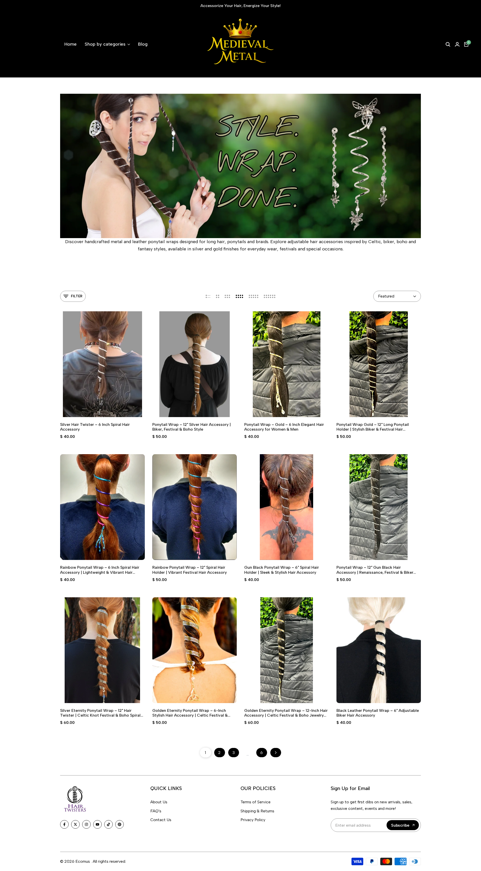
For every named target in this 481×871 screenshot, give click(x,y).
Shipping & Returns (257, 811)
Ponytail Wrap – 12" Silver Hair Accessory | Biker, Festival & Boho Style (191, 427)
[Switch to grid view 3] (227, 296)
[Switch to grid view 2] (217, 296)
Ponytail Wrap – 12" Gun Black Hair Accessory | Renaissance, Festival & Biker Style (374, 569)
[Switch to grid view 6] (270, 296)
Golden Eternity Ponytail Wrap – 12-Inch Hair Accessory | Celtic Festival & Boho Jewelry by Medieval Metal (286, 713)
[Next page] (275, 752)
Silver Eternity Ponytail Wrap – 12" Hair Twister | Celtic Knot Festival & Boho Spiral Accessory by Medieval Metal (100, 713)
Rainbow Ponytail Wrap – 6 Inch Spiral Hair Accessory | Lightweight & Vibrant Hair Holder (99, 569)
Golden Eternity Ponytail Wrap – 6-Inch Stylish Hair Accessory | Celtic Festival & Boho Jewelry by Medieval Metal (190, 713)
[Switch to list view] (208, 296)
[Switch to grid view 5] (254, 296)
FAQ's (155, 811)
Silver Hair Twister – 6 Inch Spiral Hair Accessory (95, 427)
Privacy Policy (253, 819)
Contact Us (160, 819)
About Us (158, 802)
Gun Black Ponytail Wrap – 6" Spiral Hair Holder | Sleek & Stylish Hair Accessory (281, 569)
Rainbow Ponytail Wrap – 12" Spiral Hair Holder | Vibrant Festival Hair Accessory (189, 569)
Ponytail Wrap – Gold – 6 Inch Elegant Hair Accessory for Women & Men (284, 427)
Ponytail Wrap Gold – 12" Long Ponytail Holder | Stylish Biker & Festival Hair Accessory (372, 427)
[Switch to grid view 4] (239, 296)
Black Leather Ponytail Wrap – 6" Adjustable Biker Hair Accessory (377, 713)
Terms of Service (256, 802)
